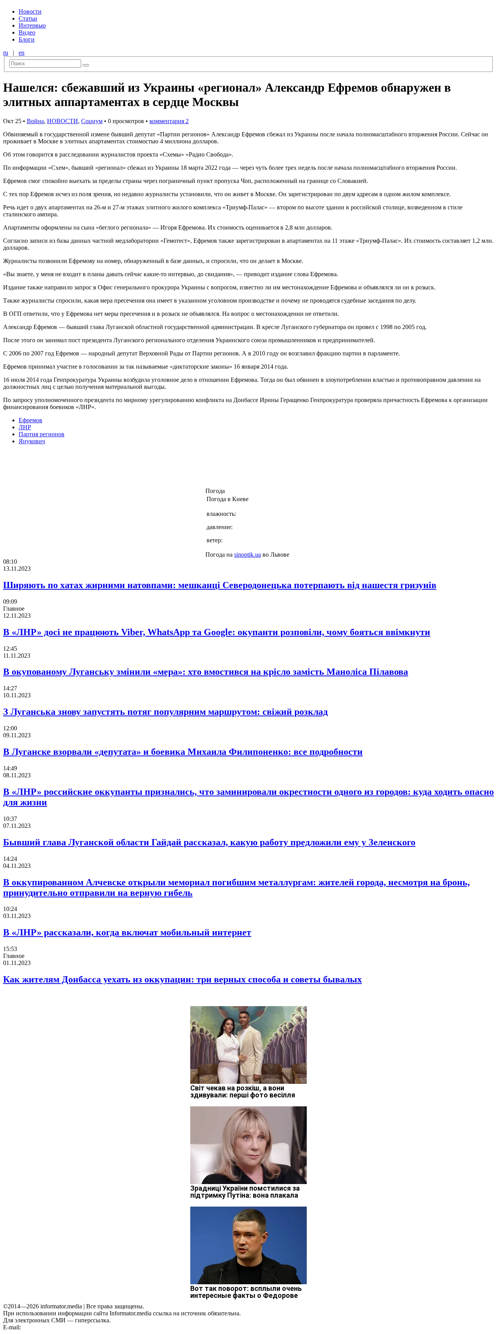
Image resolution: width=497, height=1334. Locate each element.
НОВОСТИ (62, 121)
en (21, 52)
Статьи (28, 18)
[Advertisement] (125, 468)
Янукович (32, 441)
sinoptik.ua (247, 554)
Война (35, 121)
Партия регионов (41, 434)
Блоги (27, 39)
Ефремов (30, 420)
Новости (30, 11)
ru (5, 52)
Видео (27, 32)
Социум (92, 121)
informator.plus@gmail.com (57, 1327)
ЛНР (25, 427)
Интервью (32, 25)
